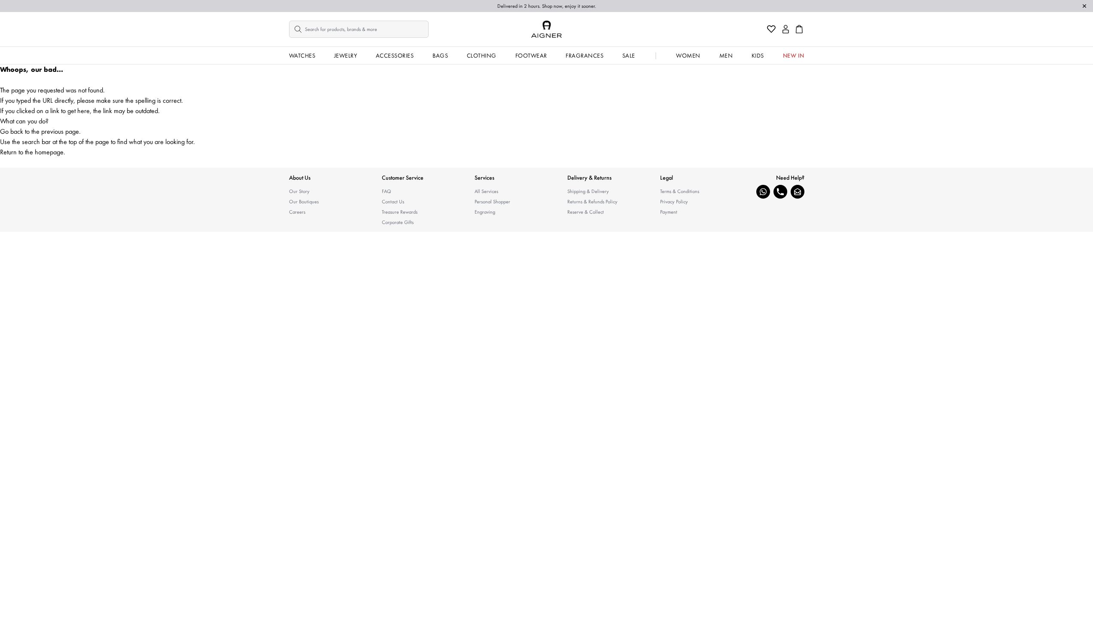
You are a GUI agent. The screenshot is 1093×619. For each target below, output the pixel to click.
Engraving (485, 211)
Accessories (395, 55)
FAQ (386, 191)
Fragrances (584, 55)
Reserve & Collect (585, 211)
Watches (302, 55)
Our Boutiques (304, 201)
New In (793, 55)
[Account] (786, 29)
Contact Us (393, 201)
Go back (11, 131)
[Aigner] (546, 29)
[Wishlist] (771, 29)
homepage (49, 151)
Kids (758, 55)
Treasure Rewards (399, 211)
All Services (486, 191)
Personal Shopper (492, 201)
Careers (297, 211)
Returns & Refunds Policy (592, 201)
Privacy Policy (674, 201)
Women (688, 55)
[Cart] (799, 29)
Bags (440, 55)
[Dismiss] (1084, 6)
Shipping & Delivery (588, 191)
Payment (668, 211)
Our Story (299, 191)
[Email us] (797, 192)
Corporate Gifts (398, 222)
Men (726, 55)
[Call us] (780, 192)
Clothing (481, 55)
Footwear (531, 55)
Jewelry (345, 55)
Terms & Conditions (679, 191)
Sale (628, 55)
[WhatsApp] (763, 192)
